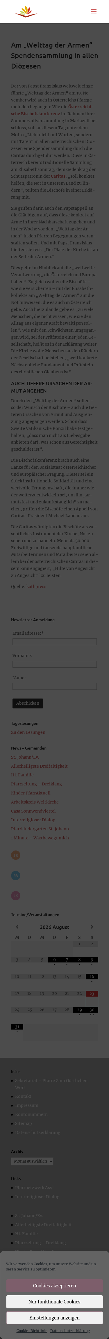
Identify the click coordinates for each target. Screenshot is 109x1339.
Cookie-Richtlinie (32, 1331)
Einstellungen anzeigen (54, 1318)
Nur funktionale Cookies (54, 1302)
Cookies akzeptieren (54, 1286)
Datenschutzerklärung (70, 1331)
